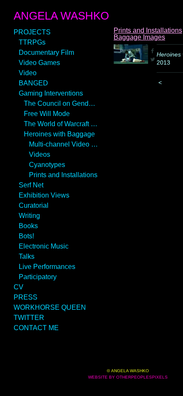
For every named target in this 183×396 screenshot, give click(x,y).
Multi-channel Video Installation (64, 144)
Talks (26, 256)
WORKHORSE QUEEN (50, 307)
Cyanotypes (47, 164)
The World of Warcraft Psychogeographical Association (61, 123)
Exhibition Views (44, 195)
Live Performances (47, 266)
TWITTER (29, 317)
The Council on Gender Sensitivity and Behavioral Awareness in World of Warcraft (61, 103)
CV (18, 287)
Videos (39, 154)
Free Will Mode (47, 113)
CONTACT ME (36, 327)
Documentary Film (46, 52)
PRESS (25, 297)
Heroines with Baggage (59, 134)
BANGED (33, 83)
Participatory (38, 276)
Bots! (26, 236)
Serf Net (31, 185)
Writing (29, 215)
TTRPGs (32, 42)
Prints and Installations (63, 174)
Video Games (39, 62)
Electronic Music (44, 246)
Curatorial (34, 205)
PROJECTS (32, 32)
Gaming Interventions (51, 93)
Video (28, 72)
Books (28, 225)
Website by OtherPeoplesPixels (128, 377)
